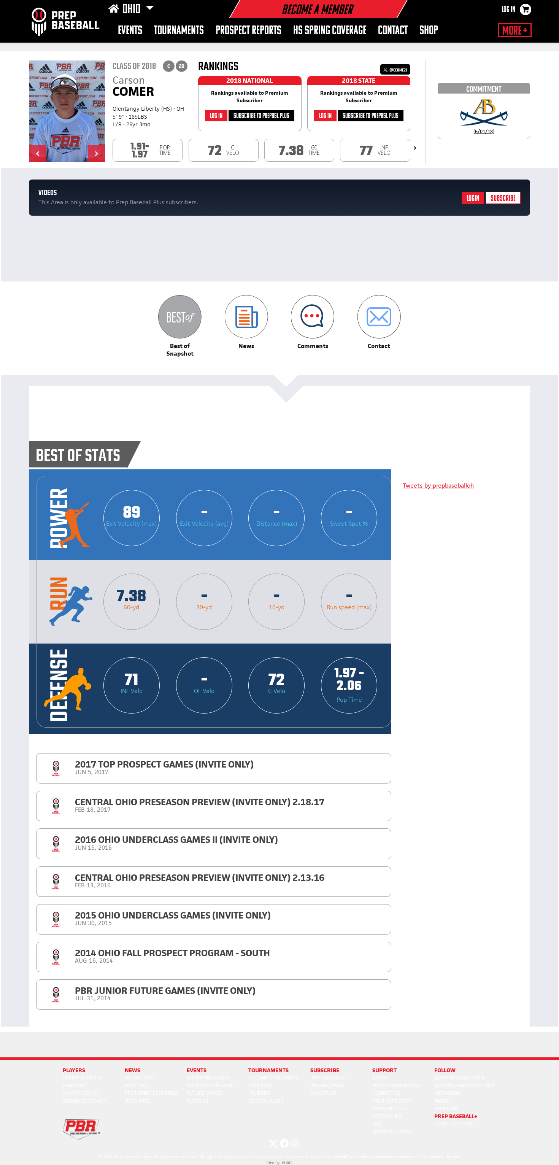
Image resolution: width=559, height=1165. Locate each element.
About (380, 1077)
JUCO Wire (137, 1101)
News (132, 1070)
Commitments (80, 1093)
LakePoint (260, 1085)
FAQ (376, 1123)
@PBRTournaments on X (464, 1085)
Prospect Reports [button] (248, 31)
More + (514, 31)
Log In (508, 10)
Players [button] (74, 1070)
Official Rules (265, 1101)
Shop (428, 31)
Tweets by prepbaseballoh (438, 486)
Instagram (447, 1093)
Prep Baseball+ (329, 1077)
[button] (37, 153)
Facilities (259, 1093)
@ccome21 (398, 70)
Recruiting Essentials (152, 1093)
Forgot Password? (395, 1085)
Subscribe (503, 199)
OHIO (132, 10)
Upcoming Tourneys (273, 1077)
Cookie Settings (453, 1123)
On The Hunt (140, 1077)
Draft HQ (136, 1085)
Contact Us (386, 1093)
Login (473, 199)
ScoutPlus (323, 1093)
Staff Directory (392, 1101)
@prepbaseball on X (459, 1077)
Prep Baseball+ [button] (456, 1116)
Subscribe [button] (324, 1070)
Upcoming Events (208, 1077)
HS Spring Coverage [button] (329, 31)
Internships (386, 1116)
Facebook (446, 1108)
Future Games (204, 1093)
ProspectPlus (327, 1085)
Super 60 (197, 1101)
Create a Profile (83, 1077)
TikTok (442, 1101)
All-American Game (210, 1085)
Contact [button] (393, 31)
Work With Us (389, 1108)
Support (384, 1070)
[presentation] (415, 148)
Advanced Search (85, 1101)
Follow (445, 1070)
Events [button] (130, 31)
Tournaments (179, 31)
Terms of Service (393, 1131)
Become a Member (316, 10)
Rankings (74, 1085)
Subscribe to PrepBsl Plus (261, 116)
